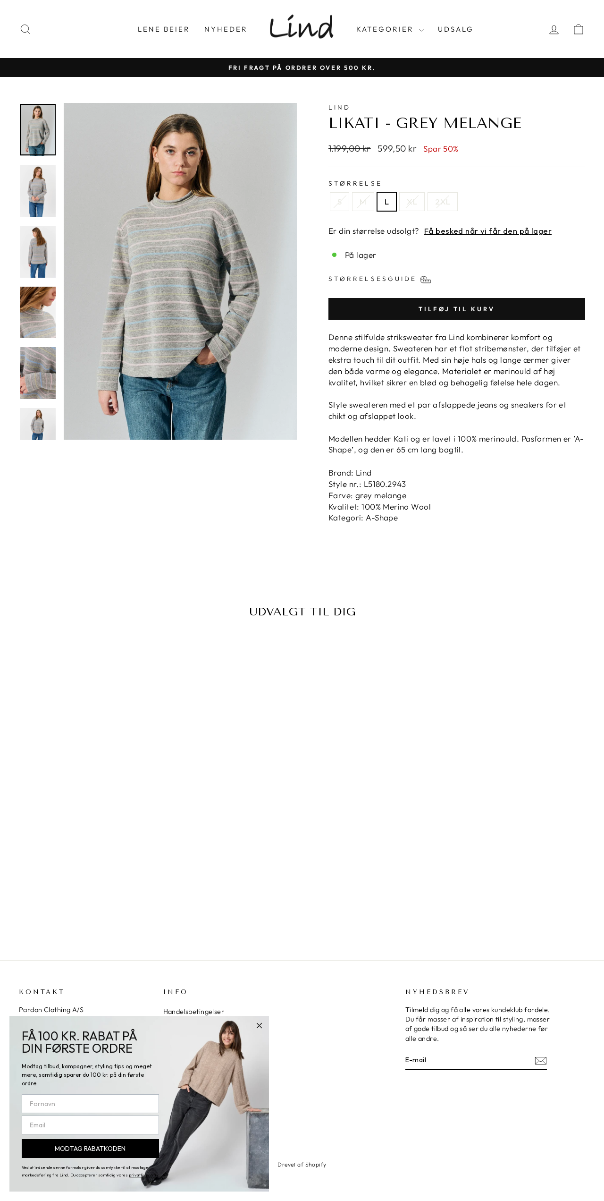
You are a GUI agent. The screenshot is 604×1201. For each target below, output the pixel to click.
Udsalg (456, 29)
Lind (339, 107)
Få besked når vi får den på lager (488, 231)
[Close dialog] (259, 1025)
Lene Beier (164, 29)
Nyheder (226, 29)
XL (412, 201)
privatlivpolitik (144, 1174)
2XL (442, 201)
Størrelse (355, 183)
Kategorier (386, 29)
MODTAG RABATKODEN (90, 1148)
